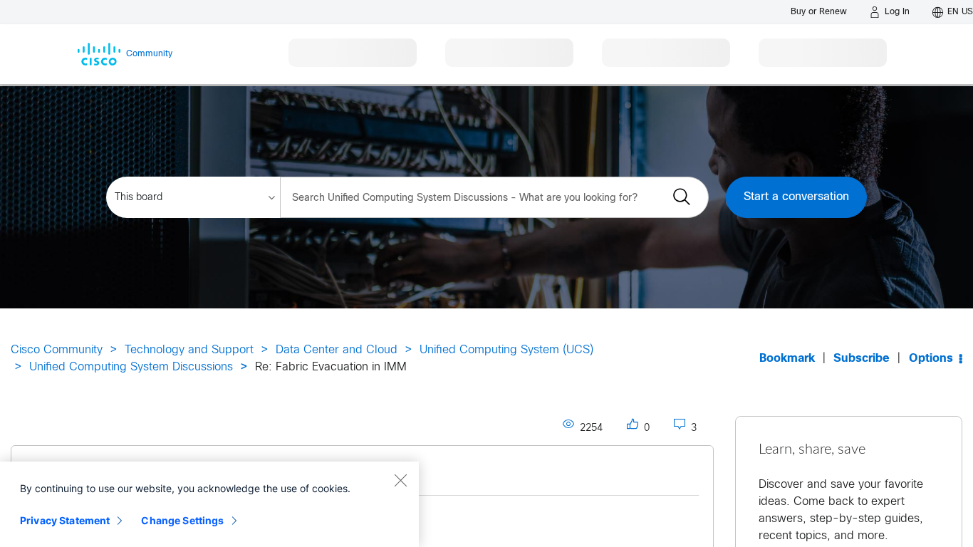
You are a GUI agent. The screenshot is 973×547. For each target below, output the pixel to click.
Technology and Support (189, 350)
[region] (209, 504)
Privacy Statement (65, 520)
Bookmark (787, 358)
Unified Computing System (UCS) (506, 350)
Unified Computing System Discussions (131, 367)
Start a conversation (796, 197)
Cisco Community (57, 350)
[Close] (400, 480)
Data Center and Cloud (336, 350)
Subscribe (861, 358)
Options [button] (931, 358)
